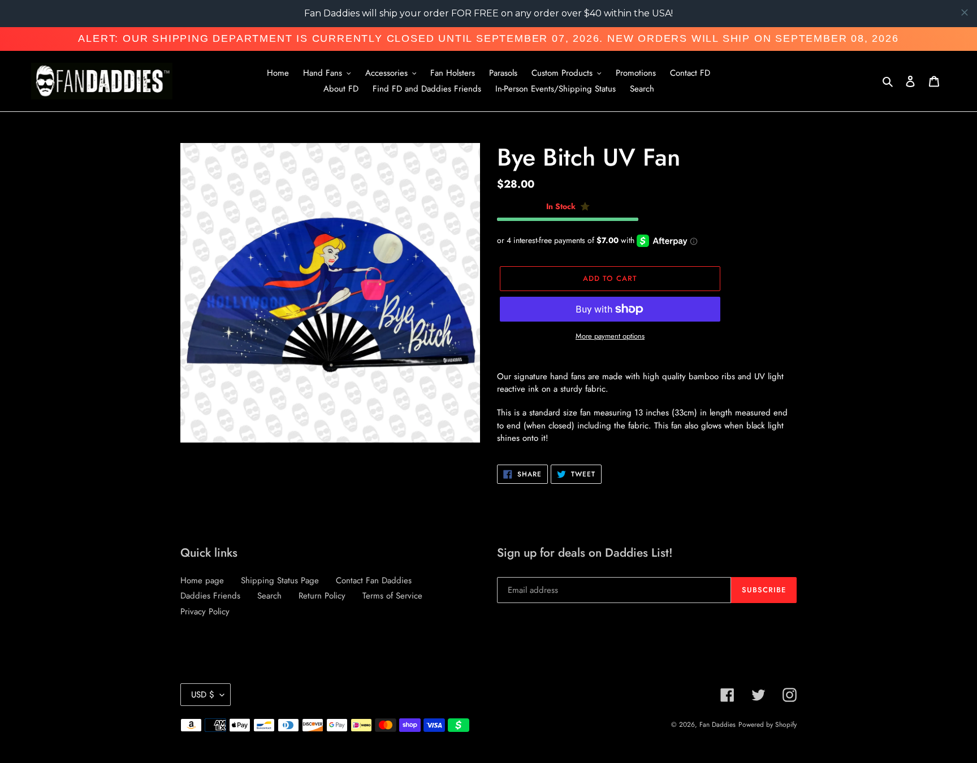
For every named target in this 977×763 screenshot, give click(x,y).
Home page (202, 580)
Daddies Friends (210, 595)
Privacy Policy (205, 611)
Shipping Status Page (280, 580)
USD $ (202, 694)
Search (269, 595)
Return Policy (322, 595)
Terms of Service (392, 595)
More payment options (610, 336)
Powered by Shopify (767, 724)
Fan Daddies (717, 724)
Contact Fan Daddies (374, 580)
